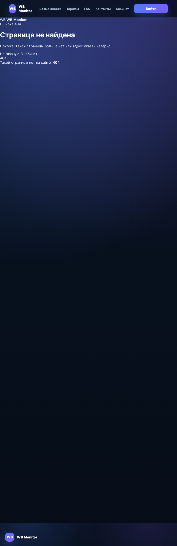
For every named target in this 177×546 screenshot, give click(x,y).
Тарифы (72, 9)
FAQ (87, 9)
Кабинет (122, 9)
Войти (151, 8)
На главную (10, 54)
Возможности (50, 9)
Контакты (103, 9)
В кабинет (29, 54)
